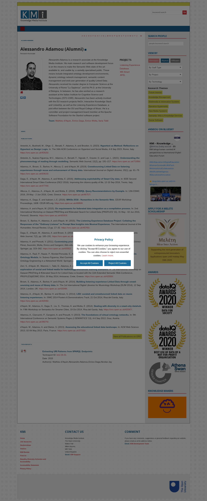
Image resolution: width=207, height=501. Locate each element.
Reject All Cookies (118, 263)
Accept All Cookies (89, 263)
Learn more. (108, 255)
